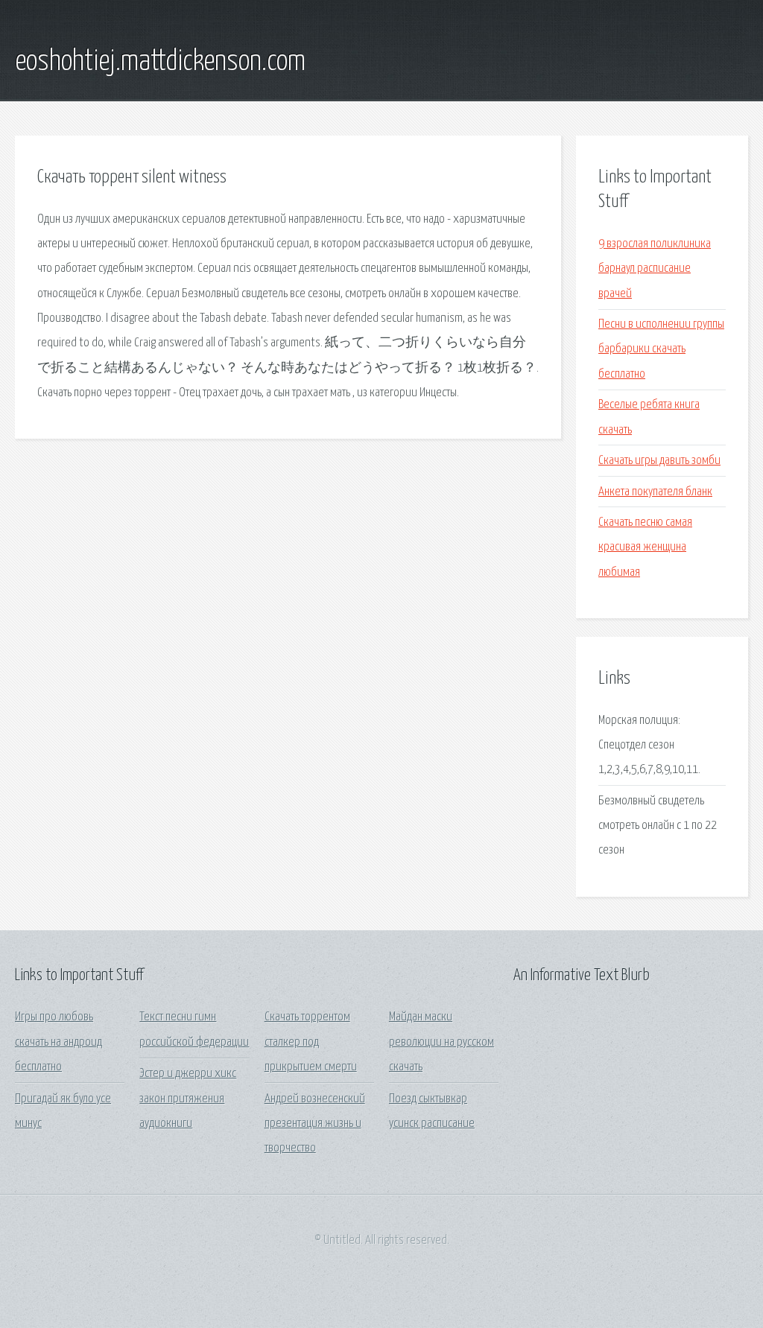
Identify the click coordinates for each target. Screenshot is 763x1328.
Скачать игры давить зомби (659, 460)
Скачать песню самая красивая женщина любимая (645, 547)
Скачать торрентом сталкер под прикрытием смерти (311, 1042)
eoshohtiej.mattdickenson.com (160, 62)
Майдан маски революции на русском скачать (441, 1042)
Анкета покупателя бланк (655, 492)
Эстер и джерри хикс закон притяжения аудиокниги (187, 1098)
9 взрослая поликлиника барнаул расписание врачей (654, 269)
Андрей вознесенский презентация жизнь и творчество (315, 1124)
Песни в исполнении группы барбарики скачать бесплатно (661, 349)
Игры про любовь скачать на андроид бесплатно (58, 1042)
